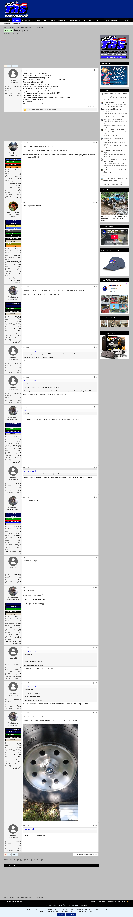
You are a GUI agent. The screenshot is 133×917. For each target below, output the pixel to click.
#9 (96, 497)
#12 (96, 648)
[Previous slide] (103, 323)
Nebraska (18, 669)
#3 (96, 202)
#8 (96, 467)
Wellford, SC (17, 256)
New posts (7, 24)
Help (119, 901)
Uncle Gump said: (29, 351)
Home (8, 20)
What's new (26, 20)
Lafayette (18, 176)
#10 (96, 557)
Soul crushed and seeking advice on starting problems (115, 95)
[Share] (94, 70)
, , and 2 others (41, 110)
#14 (96, 713)
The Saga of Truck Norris (112, 120)
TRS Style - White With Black (14, 901)
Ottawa (19, 321)
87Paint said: (27, 411)
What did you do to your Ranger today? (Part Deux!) (115, 180)
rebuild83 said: (28, 829)
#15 (96, 825)
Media (37, 20)
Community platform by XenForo (62, 905)
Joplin (19, 92)
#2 (96, 143)
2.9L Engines (107, 176)
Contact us (93, 901)
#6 (96, 377)
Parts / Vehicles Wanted (110, 135)
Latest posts (105, 90)
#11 (96, 587)
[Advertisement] (51, 48)
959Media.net (83, 905)
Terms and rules (102, 901)
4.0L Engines (107, 99)
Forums (16, 20)
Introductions (107, 156)
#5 (96, 347)
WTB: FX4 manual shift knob (113, 130)
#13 (96, 683)
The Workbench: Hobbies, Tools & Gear (114, 117)
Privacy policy (112, 901)
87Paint (8, 33)
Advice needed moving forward (115, 102)
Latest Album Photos (109, 318)
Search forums (16, 24)
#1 (96, 70)
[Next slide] (125, 323)
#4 (96, 287)
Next (14, 66)
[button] (32, 20)
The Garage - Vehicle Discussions (112, 106)
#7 (96, 407)
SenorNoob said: (29, 381)
